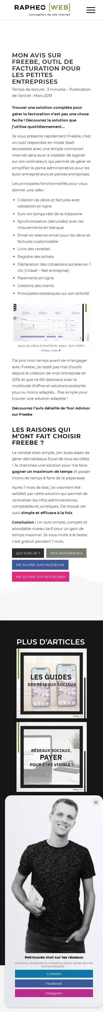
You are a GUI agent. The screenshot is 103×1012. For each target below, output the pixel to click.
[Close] (96, 802)
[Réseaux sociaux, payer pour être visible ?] (53, 759)
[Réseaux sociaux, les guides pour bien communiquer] (53, 685)
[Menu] (88, 10)
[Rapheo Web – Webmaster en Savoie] (43, 10)
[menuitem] (88, 10)
